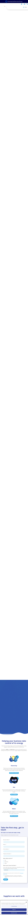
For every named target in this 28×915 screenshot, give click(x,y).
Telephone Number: (7, 853)
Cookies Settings (14, 906)
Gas (5, 860)
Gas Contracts (14, 794)
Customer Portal (21, 4)
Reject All (14, 909)
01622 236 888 (27, 4)
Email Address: (6, 849)
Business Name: (6, 839)
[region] (14, 907)
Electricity (6, 861)
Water (6, 863)
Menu (26, 7)
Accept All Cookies (14, 912)
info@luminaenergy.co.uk (24, 4)
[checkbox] (3, 860)
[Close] (26, 902)
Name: (4, 844)
